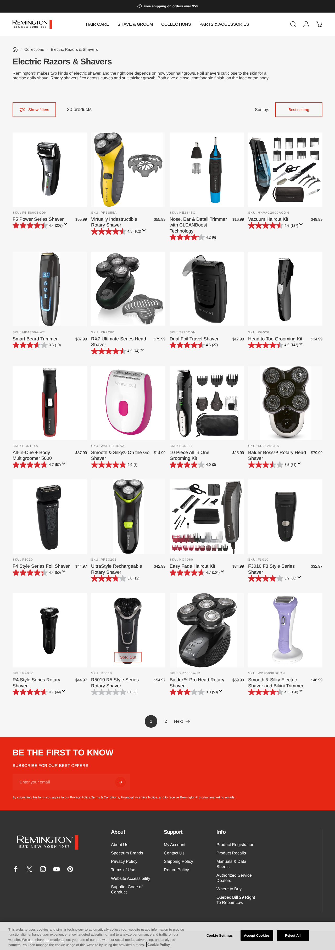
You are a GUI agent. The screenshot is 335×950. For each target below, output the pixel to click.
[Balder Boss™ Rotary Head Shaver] (285, 403)
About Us (119, 844)
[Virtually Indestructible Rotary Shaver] (128, 169)
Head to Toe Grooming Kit (275, 338)
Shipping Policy (178, 861)
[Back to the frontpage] (15, 49)
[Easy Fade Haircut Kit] (207, 516)
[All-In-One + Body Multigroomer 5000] (50, 403)
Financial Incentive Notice (139, 797)
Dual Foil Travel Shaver (194, 338)
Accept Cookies (257, 935)
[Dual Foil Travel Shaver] (207, 289)
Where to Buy (229, 888)
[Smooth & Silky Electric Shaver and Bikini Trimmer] (285, 630)
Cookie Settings (219, 935)
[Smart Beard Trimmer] (50, 289)
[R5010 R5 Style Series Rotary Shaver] (128, 630)
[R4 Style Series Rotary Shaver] (50, 630)
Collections (34, 49)
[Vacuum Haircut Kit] (285, 169)
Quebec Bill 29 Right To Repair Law (235, 900)
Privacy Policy (80, 797)
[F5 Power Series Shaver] (50, 169)
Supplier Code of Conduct (126, 889)
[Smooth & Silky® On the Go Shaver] (128, 403)
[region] (167, 936)
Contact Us (174, 852)
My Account (174, 844)
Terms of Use (123, 869)
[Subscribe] (120, 782)
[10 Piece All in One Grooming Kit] (207, 403)
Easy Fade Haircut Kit (192, 566)
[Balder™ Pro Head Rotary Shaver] (207, 630)
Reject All (293, 935)
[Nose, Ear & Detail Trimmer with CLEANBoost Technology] (207, 169)
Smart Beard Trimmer (35, 338)
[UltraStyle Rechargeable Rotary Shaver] (128, 516)
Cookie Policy (158, 945)
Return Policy (176, 869)
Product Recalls (231, 852)
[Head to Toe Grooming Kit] (285, 289)
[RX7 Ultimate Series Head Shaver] (128, 289)
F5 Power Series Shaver (38, 219)
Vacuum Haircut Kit (268, 219)
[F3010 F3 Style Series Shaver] (285, 516)
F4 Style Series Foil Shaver (41, 566)
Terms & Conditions (105, 797)
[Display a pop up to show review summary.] (66, 226)
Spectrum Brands (127, 852)
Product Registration (235, 844)
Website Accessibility (130, 878)
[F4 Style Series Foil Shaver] (50, 516)
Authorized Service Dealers (234, 878)
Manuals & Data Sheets (231, 864)
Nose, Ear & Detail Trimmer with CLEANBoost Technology (198, 225)
